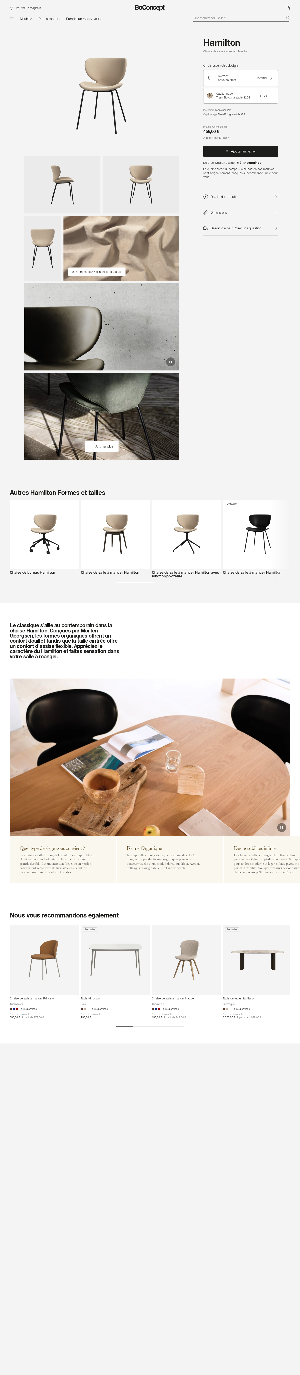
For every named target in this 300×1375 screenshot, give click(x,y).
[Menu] (11, 18)
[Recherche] (288, 17)
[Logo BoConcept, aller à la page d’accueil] (150, 7)
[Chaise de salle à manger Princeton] (44, 960)
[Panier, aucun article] (287, 7)
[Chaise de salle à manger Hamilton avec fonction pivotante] (186, 534)
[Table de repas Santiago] (257, 960)
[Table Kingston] (115, 960)
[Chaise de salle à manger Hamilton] (115, 534)
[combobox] (241, 18)
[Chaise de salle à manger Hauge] (186, 960)
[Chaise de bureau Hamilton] (44, 534)
